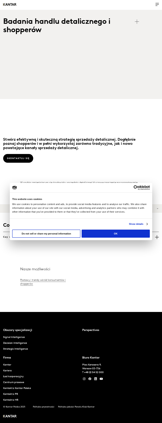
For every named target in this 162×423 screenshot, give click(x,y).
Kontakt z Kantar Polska (17, 388)
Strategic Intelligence (15, 349)
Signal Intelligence (14, 337)
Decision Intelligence (15, 343)
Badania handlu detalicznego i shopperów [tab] (56, 26)
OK (116, 233)
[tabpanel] (41, 343)
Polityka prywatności (43, 407)
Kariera (7, 370)
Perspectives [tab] (90, 330)
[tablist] (72, 26)
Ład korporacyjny (13, 376)
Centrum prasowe (13, 382)
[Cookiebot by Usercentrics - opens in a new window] (136, 187)
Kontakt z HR (10, 400)
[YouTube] (95, 379)
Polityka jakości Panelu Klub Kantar (76, 407)
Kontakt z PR (10, 394)
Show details (136, 224)
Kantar (7, 365)
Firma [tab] (7, 357)
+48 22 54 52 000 (94, 372)
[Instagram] (84, 379)
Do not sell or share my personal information (46, 233)
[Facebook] (90, 379)
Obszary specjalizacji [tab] (17, 330)
